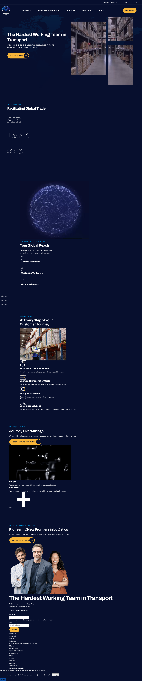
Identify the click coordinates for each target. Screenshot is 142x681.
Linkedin (12, 638)
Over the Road (107, 133)
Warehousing (13, 653)
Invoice (11, 658)
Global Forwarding (110, 117)
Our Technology (111, 152)
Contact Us (13, 665)
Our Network (115, 123)
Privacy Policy (14, 648)
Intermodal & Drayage (109, 149)
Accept (3, 679)
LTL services (110, 136)
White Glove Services (117, 139)
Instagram (12, 641)
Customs (12, 661)
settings (55, 675)
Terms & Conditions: (16, 651)
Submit (14, 630)
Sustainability (114, 155)
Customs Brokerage (114, 120)
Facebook (12, 636)
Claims (11, 646)
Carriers (12, 663)
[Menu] (139, 10)
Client (11, 656)
